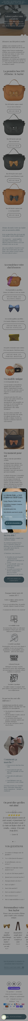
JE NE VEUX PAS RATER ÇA (13, 523)
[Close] (25, 490)
